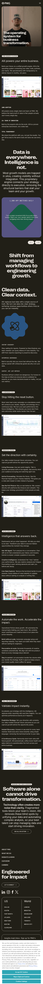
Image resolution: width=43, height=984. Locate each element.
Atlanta (7, 917)
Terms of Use (21, 964)
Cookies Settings (21, 981)
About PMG (6, 849)
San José (27, 917)
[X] (16, 892)
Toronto (27, 921)
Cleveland (8, 927)
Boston (6, 924)
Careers (5, 865)
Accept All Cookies (21, 972)
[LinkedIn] (3, 892)
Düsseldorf (28, 914)
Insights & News (8, 857)
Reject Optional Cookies (21, 977)
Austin (6, 910)
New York (7, 921)
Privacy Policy (33, 966)
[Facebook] (12, 892)
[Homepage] (6, 3)
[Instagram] (8, 892)
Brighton (27, 910)
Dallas (6, 907)
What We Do (6, 853)
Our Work (6, 861)
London (26, 907)
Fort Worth (8, 914)
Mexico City (28, 924)
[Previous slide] (31, 242)
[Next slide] (38, 242)
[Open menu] (40, 3)
